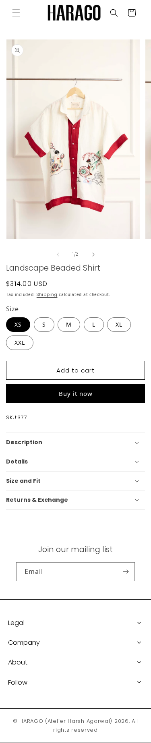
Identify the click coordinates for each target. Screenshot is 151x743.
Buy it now (76, 393)
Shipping (47, 295)
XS (18, 324)
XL (119, 324)
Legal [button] (16, 622)
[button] (16, 13)
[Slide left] (58, 254)
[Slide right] (93, 254)
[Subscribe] (125, 571)
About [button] (17, 662)
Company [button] (24, 642)
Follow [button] (17, 682)
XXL (19, 342)
